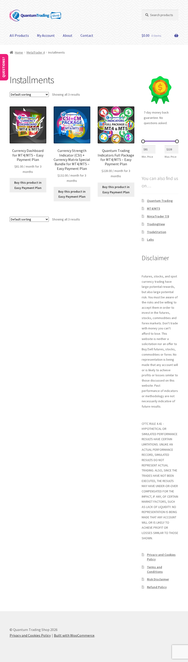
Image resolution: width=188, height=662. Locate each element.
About (67, 35)
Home (19, 52)
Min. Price (147, 156)
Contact (86, 35)
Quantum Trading (160, 201)
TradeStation (156, 232)
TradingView (156, 224)
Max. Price (170, 156)
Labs (150, 239)
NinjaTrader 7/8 (158, 216)
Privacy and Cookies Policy (30, 635)
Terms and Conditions (155, 569)
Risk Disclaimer (158, 579)
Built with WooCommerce (74, 635)
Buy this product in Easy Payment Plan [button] (27, 185)
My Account (46, 35)
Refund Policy (157, 587)
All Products (19, 35)
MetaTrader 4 (36, 52)
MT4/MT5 (153, 208)
